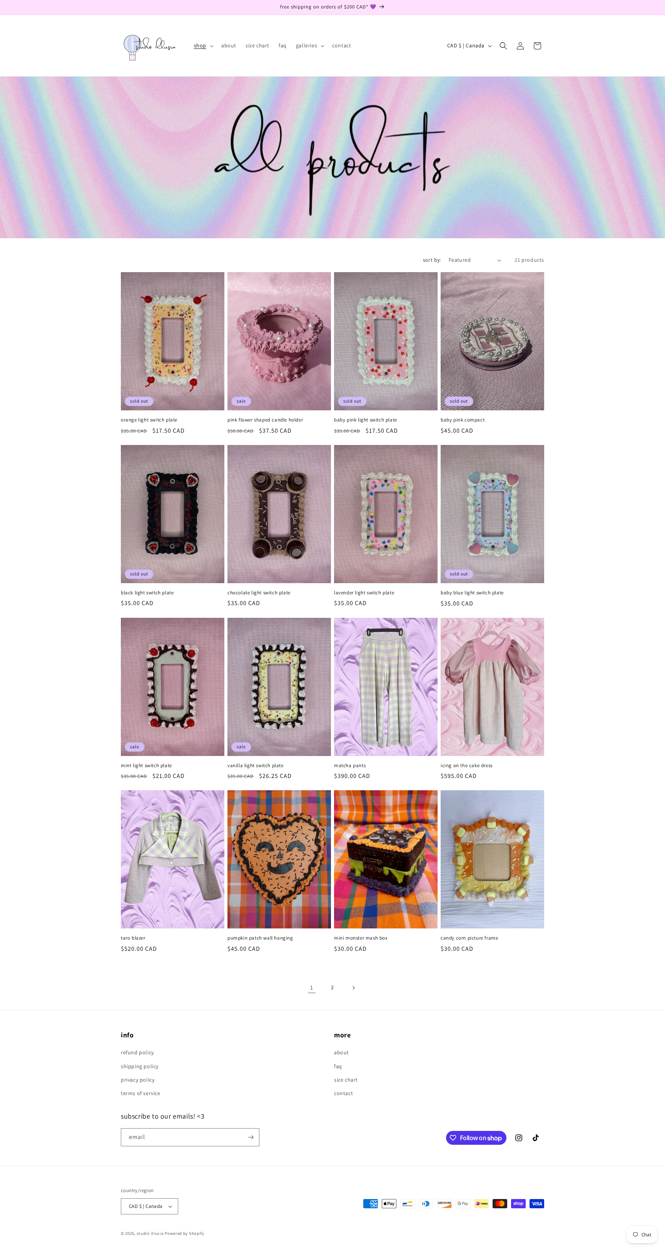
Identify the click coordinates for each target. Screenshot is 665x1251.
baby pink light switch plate (365, 420)
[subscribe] (250, 1137)
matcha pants (350, 766)
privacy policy (137, 1079)
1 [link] (311, 987)
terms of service (140, 1093)
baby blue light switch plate (472, 593)
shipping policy (140, 1066)
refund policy (137, 1052)
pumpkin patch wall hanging (260, 938)
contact (343, 1093)
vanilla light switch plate (255, 766)
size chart (346, 1079)
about (341, 1052)
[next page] (353, 987)
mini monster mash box (361, 938)
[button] (203, 45)
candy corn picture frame (469, 938)
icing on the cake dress (467, 766)
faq (338, 1066)
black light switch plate (147, 593)
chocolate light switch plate (259, 593)
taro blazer (133, 938)
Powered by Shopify (184, 1233)
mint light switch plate (146, 766)
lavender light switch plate (364, 593)
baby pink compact (463, 420)
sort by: (432, 259)
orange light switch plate (149, 420)
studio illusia (150, 1233)
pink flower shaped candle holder (265, 420)
